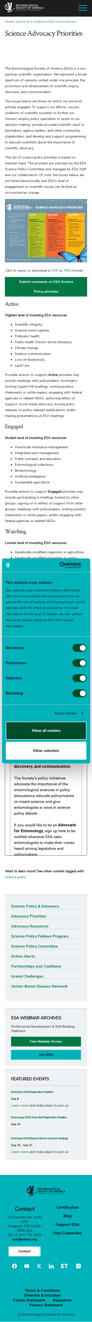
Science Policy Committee (34, 946)
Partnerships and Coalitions (36, 966)
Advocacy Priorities (28, 916)
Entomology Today (64, 1266)
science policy (15, 877)
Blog (67, 1216)
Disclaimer (62, 1300)
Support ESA (67, 1224)
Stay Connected (67, 1233)
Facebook (14, 1266)
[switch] (79, 663)
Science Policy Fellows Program (40, 936)
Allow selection (46, 750)
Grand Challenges (27, 976)
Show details (65, 713)
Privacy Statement (46, 1305)
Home (9, 22)
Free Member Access (46, 1041)
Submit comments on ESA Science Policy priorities (46, 286)
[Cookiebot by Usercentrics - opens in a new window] (65, 565)
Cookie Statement (29, 1300)
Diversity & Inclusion (42, 1295)
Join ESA (46, 1054)
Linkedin (51, 1266)
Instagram (77, 1266)
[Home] (24, 8)
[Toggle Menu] (83, 8)
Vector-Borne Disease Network (39, 986)
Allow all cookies (46, 730)
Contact (24, 1251)
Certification (67, 1207)
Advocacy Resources (30, 926)
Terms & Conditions (42, 1290)
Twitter (39, 1266)
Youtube (26, 1266)
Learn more (19, 1105)
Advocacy (24, 22)
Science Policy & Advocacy (55, 22)
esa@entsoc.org (24, 1239)
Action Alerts (23, 956)
